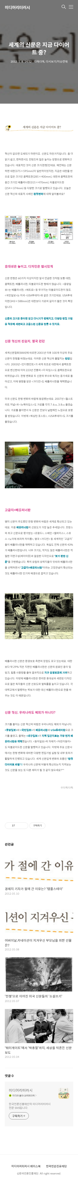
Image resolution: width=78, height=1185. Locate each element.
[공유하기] (18, 826)
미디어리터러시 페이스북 (26, 1166)
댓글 (9, 1075)
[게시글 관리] (23, 826)
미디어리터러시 (17, 7)
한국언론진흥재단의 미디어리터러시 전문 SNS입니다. (30, 1106)
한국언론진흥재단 (56, 1166)
